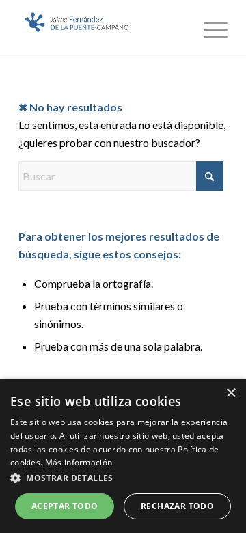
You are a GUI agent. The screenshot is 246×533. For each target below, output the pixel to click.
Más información (79, 462)
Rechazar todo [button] (177, 506)
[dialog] (123, 456)
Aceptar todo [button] (64, 506)
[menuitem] (209, 27)
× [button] (231, 393)
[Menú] (209, 27)
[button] (123, 478)
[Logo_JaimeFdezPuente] (102, 27)
